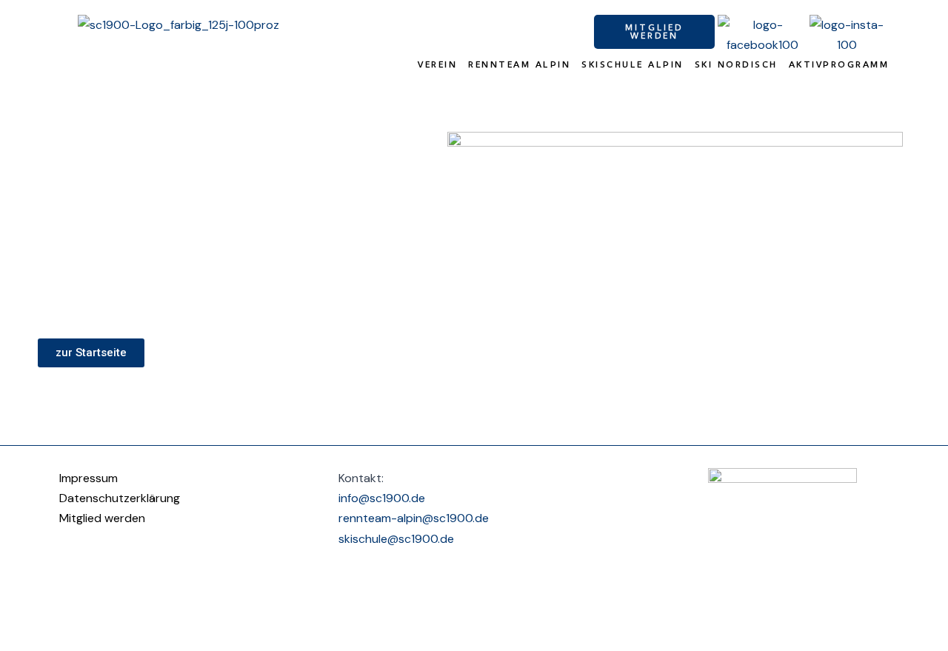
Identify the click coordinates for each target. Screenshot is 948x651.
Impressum (88, 478)
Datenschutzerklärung (119, 498)
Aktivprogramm (839, 64)
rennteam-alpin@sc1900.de (413, 518)
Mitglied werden (102, 518)
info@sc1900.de (381, 498)
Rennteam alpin (519, 64)
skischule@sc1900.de (396, 539)
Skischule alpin (632, 64)
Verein (437, 64)
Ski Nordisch (736, 64)
